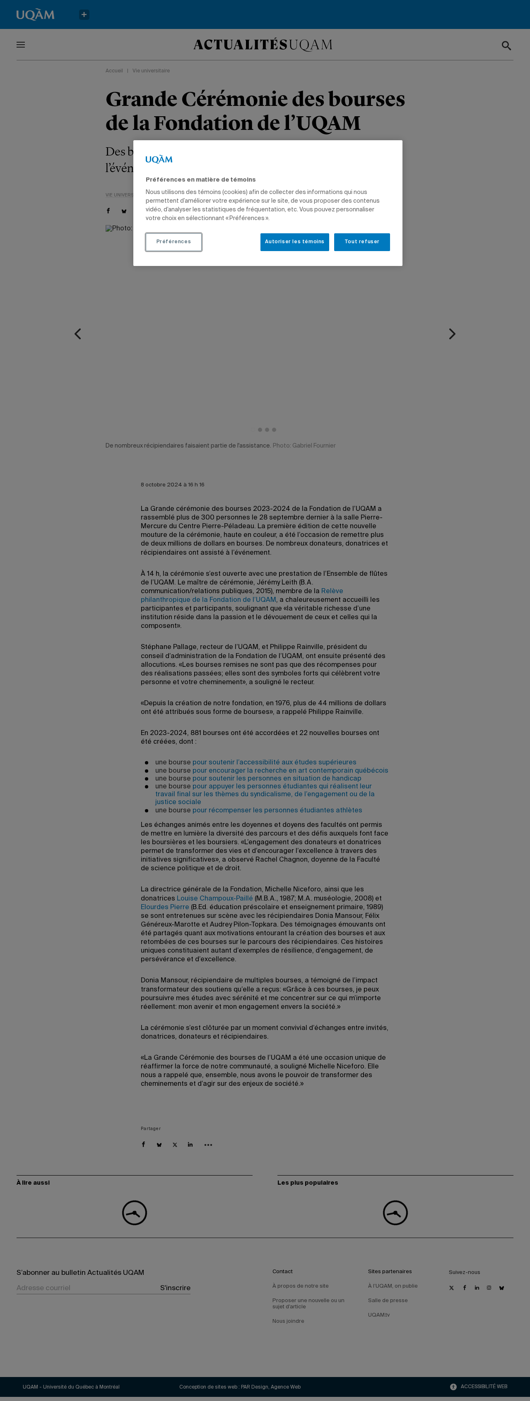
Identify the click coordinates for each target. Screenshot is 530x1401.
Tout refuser (362, 241)
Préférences (174, 241)
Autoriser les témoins (295, 241)
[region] (267, 203)
